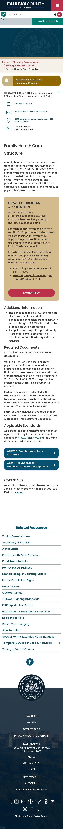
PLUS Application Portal (17, 605)
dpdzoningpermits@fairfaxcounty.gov (31, 111)
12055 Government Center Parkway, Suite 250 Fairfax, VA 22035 (34, 120)
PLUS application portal (26, 223)
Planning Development (26, 62)
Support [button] (29, 783)
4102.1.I (37, 437)
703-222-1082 (21, 103)
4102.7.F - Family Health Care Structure (25, 452)
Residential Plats (13, 618)
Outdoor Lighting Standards (20, 599)
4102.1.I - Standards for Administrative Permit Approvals (27, 464)
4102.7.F (22, 437)
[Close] (57, 79)
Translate (31, 716)
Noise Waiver (10, 586)
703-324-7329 (31, 763)
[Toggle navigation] (57, 5)
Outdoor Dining (12, 592)
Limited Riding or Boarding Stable (24, 574)
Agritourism (10, 549)
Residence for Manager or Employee (26, 611)
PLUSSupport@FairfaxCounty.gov (32, 275)
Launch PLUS (31, 292)
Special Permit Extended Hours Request (28, 636)
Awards (31, 722)
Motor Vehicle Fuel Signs (18, 580)
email (19, 492)
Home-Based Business (17, 567)
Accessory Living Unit (16, 542)
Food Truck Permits (15, 561)
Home (5, 62)
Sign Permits (10, 630)
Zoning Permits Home (16, 536)
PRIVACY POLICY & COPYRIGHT (31, 735)
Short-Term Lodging (15, 624)
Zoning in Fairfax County (20, 65)
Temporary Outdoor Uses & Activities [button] (27, 643)
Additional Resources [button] (30, 789)
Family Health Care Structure (21, 555)
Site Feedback (31, 729)
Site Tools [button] (29, 777)
